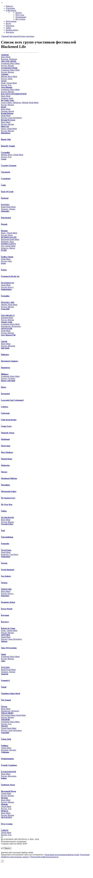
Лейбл (8, 28)
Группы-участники (26, 36)
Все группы (20, 19)
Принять (7, 848)
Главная (4, 36)
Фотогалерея (11, 21)
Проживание (21, 17)
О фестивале (11, 10)
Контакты (10, 32)
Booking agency (12, 30)
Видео (8, 23)
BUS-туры (20, 15)
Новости (9, 6)
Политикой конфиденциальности (44, 857)
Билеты (19, 13)
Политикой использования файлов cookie (62, 855)
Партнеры (10, 26)
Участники (10, 8)
